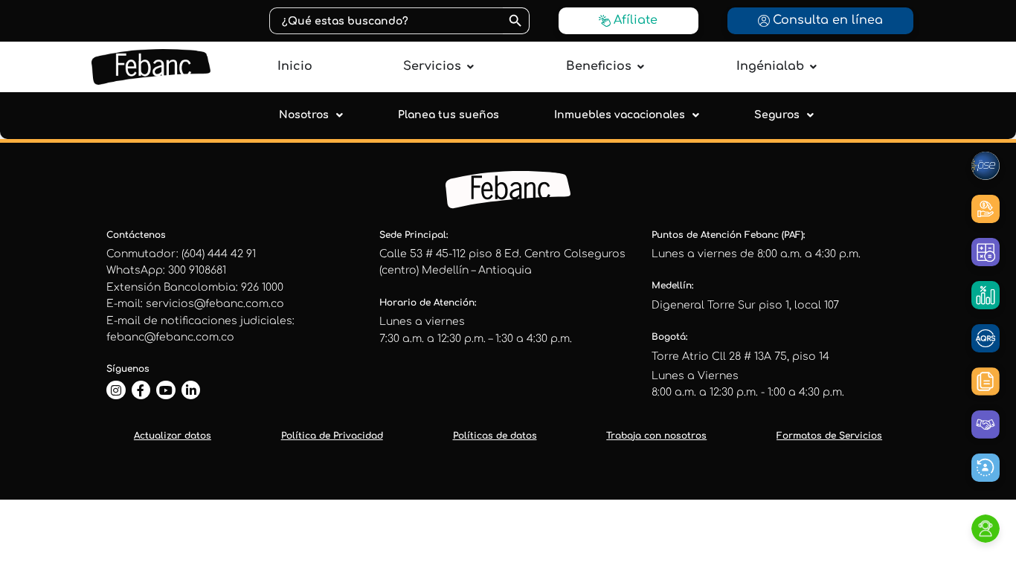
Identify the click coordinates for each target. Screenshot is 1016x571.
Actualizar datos (172, 435)
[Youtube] (166, 390)
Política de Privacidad (332, 435)
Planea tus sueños (448, 114)
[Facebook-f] (141, 390)
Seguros (777, 114)
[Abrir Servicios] (470, 66)
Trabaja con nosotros (656, 435)
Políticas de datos (495, 435)
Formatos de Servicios (829, 435)
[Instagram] (116, 390)
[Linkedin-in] (191, 390)
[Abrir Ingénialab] (813, 66)
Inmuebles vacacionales (619, 114)
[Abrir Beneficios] (640, 66)
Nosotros (304, 114)
